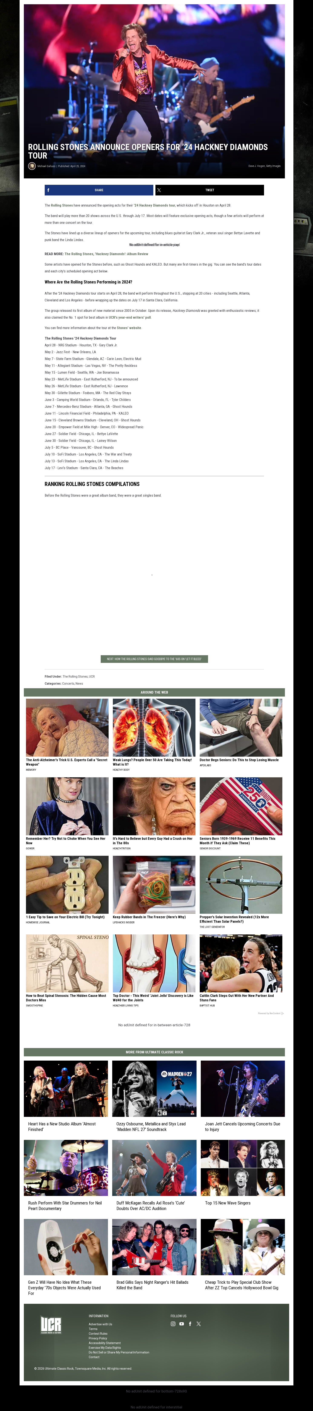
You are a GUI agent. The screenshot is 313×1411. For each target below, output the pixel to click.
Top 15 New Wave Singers (228, 1203)
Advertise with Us (100, 1324)
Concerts (68, 683)
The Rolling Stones (75, 676)
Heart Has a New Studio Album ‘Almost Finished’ (62, 1126)
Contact (94, 1357)
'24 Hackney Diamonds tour (154, 205)
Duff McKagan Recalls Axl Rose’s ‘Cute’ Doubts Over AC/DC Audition (150, 1205)
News (79, 683)
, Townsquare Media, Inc (90, 1368)
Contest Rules (98, 1333)
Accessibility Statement (105, 1343)
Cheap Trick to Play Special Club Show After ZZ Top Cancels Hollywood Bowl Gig (241, 1285)
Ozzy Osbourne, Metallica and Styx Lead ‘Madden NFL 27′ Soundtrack (151, 1126)
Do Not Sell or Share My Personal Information (119, 1352)
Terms (93, 1329)
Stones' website (129, 328)
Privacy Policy (98, 1338)
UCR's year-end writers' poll (130, 317)
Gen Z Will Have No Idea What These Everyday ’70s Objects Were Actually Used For (64, 1288)
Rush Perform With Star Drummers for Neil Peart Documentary (65, 1205)
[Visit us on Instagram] (175, 1323)
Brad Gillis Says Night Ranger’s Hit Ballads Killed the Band (152, 1285)
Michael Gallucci (46, 166)
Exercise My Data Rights (105, 1347)
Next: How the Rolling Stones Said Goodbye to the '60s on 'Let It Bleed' (154, 659)
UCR (92, 676)
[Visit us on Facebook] (192, 1323)
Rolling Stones (62, 205)
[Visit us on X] (200, 1323)
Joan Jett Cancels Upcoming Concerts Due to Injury (242, 1126)
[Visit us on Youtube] (183, 1323)
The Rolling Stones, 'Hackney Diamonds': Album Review (106, 254)
